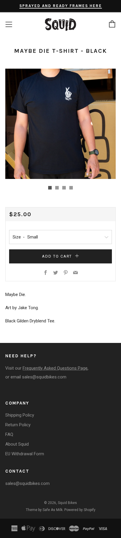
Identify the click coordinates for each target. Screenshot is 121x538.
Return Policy (18, 424)
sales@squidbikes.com (44, 377)
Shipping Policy (19, 415)
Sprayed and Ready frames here (60, 6)
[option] (60, 124)
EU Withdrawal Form (24, 453)
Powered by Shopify (79, 510)
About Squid (17, 444)
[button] (50, 188)
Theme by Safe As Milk (44, 510)
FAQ (9, 434)
